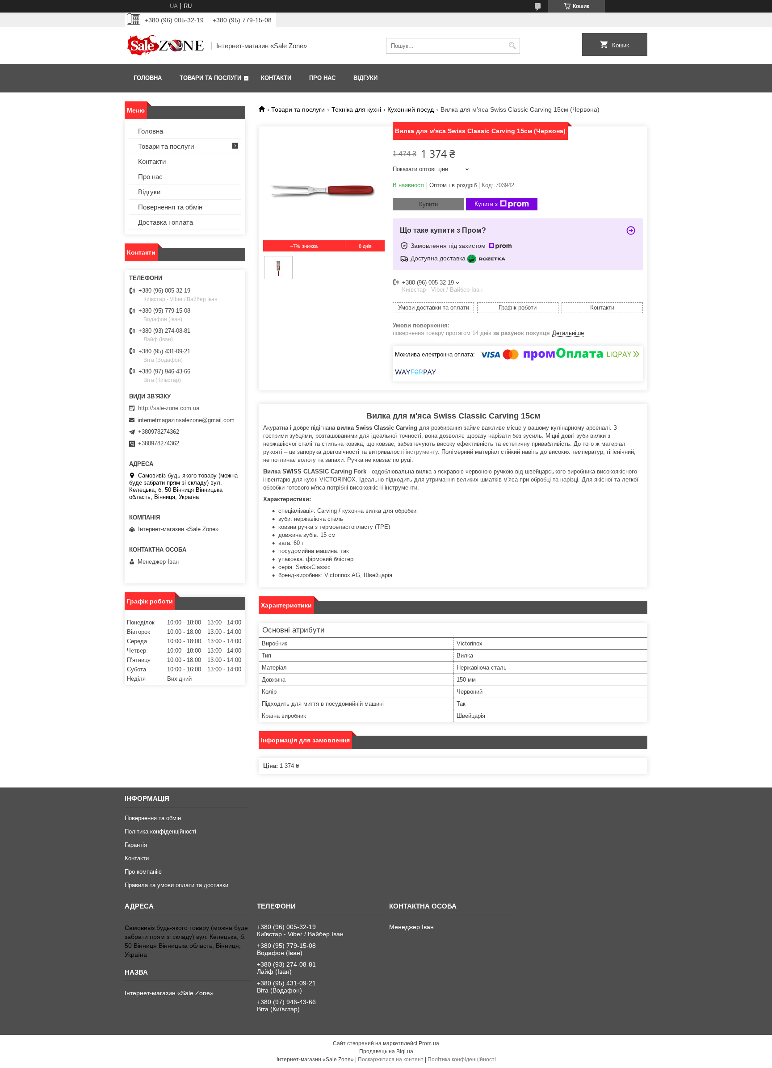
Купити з (486, 204)
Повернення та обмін (170, 207)
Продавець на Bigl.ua (386, 1051)
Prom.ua (429, 1043)
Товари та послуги (210, 78)
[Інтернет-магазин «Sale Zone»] (165, 45)
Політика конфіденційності (160, 831)
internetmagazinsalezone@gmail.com (186, 420)
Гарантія (136, 845)
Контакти (276, 78)
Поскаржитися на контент (391, 1059)
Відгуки (365, 78)
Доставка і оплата (165, 222)
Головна (148, 78)
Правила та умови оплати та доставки (176, 885)
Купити (428, 204)
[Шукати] (512, 46)
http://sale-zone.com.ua (168, 408)
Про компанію (143, 871)
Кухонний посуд (410, 109)
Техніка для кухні (356, 109)
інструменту (422, 451)
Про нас (322, 78)
